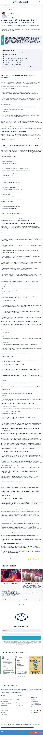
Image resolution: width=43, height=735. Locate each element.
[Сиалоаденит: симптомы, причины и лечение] (11, 575)
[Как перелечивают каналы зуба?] (32, 575)
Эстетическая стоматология (6, 716)
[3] (33, 559)
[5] (38, 559)
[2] (31, 559)
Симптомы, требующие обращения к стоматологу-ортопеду (16, 58)
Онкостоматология (4, 714)
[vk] (34, 710)
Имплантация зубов (4, 701)
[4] (36, 559)
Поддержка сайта (34, 712)
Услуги (3, 695)
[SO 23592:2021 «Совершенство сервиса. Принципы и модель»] (21, 665)
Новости (17, 699)
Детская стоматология (5, 708)
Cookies (13, 731)
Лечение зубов (3, 697)
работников (3, 725)
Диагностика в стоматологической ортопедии (14, 60)
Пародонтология (4, 705)
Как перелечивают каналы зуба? (31, 583)
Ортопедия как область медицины (11, 54)
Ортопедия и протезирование (6, 703)
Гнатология (3, 719)
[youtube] (40, 710)
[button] (23, 604)
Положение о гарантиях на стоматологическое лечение (11, 692)
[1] (28, 559)
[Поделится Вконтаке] (3, 559)
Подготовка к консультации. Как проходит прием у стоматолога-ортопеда (19, 66)
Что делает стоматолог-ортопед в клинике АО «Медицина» (16, 52)
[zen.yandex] (37, 710)
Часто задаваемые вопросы (10, 68)
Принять (35, 732)
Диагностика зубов (4, 710)
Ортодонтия (3, 712)
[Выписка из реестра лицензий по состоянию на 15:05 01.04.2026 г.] (7, 665)
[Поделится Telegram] (10, 559)
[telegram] (31, 710)
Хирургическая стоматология (6, 699)
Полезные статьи (19, 697)
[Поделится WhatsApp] (16, 559)
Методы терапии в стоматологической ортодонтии (14, 62)
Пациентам (19, 695)
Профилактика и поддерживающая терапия (13, 64)
